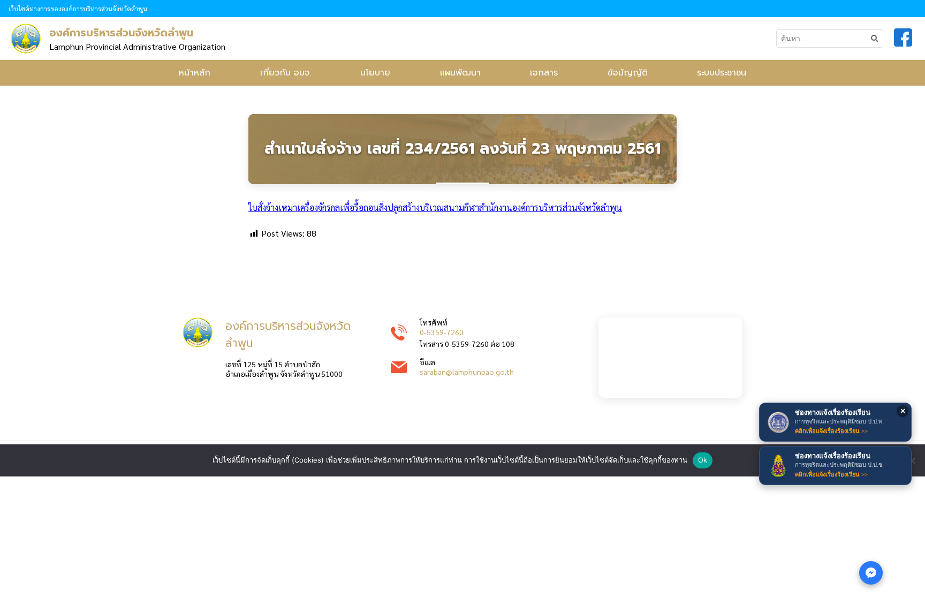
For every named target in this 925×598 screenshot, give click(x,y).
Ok (703, 460)
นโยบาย (375, 72)
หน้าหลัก (194, 72)
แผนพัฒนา (460, 72)
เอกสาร (544, 72)
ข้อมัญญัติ (628, 72)
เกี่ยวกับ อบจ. (285, 72)
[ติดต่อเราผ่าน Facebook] (871, 573)
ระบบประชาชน (721, 72)
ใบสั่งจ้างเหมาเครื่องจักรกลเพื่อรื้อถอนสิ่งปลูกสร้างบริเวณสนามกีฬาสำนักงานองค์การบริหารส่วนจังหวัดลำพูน (435, 207)
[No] (911, 460)
